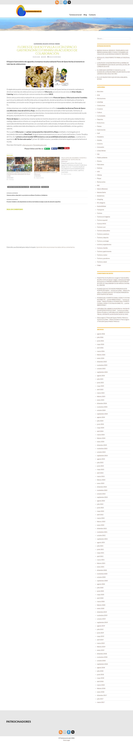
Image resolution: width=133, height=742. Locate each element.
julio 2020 (100, 587)
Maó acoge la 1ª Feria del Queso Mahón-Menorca (113, 320)
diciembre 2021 (102, 528)
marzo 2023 (100, 476)
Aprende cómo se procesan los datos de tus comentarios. (55, 247)
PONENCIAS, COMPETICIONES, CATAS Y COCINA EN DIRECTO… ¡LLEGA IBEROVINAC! (113, 303)
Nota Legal (66, 740)
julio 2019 (100, 629)
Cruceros (100, 109)
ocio (98, 171)
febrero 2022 (101, 521)
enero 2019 (100, 650)
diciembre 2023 (102, 445)
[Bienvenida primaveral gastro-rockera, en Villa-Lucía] (47, 164)
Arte (98, 95)
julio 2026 (100, 337)
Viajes (99, 265)
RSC (98, 185)
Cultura (99, 112)
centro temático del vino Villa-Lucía (18, 186)
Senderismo (100, 196)
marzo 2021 (100, 560)
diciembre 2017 (102, 695)
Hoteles (99, 140)
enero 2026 (100, 358)
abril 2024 (100, 431)
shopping (100, 199)
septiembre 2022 (102, 497)
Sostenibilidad (101, 206)
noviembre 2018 (102, 657)
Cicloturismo (101, 105)
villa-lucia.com (27, 145)
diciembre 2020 (102, 570)
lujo (98, 154)
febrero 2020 (101, 605)
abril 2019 (100, 640)
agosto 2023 (101, 459)
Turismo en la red (75, 15)
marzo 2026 (100, 351)
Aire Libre (100, 91)
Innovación (100, 147)
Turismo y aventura (103, 234)
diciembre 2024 (102, 403)
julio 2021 (100, 546)
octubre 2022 (101, 494)
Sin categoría (101, 203)
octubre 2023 (101, 452)
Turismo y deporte (102, 237)
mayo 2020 (100, 594)
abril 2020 (100, 598)
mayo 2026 (100, 344)
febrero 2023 (101, 480)
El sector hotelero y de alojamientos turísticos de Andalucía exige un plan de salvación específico (34, 200)
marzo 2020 (100, 601)
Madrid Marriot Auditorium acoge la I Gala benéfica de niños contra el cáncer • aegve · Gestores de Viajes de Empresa (113, 279)
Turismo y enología (103, 241)
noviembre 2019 (102, 615)
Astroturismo (101, 98)
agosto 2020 (101, 584)
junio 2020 (100, 591)
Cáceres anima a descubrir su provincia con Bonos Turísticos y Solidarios (27, 194)
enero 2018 (100, 692)
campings (100, 102)
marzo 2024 (100, 434)
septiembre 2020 (102, 580)
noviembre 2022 (102, 490)
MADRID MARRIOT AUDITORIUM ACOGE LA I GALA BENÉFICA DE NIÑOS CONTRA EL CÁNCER (113, 283)
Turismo (57, 44)
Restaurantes (101, 182)
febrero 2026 (101, 354)
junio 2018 (100, 674)
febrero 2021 (101, 563)
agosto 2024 (101, 417)
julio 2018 (100, 671)
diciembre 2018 (102, 653)
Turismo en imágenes (103, 216)
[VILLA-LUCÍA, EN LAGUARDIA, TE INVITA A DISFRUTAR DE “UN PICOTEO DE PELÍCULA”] (75, 166)
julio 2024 (100, 421)
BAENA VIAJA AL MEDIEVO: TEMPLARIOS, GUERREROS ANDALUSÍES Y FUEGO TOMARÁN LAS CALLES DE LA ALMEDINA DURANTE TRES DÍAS (113, 52)
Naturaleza (100, 164)
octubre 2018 (101, 660)
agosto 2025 (101, 375)
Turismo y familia (102, 248)
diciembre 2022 (102, 487)
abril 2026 (100, 348)
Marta (44, 57)
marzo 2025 (100, 393)
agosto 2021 (101, 542)
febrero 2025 (101, 396)
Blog (85, 15)
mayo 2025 (100, 386)
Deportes (100, 119)
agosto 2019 (101, 626)
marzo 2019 (100, 643)
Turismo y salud (102, 262)
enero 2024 (100, 441)
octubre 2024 (101, 410)
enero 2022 (100, 525)
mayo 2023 (100, 469)
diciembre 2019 (102, 612)
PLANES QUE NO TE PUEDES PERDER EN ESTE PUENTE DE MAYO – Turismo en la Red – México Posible (113, 290)
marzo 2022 (100, 518)
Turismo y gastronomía (104, 251)
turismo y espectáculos (104, 244)
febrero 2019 (101, 646)
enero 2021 (100, 567)
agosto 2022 (101, 501)
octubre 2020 (101, 577)
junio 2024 (100, 424)
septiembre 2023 (102, 455)
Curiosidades (101, 116)
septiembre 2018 (102, 664)
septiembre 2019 (102, 622)
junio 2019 (100, 633)
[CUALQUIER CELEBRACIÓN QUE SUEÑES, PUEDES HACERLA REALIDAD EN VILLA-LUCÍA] (19, 164)
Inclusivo (46, 44)
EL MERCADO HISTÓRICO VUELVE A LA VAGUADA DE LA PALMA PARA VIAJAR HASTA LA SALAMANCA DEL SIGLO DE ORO (113, 72)
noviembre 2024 (102, 407)
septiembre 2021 (102, 539)
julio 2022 (100, 504)
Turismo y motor (102, 255)
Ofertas (99, 175)
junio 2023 (100, 466)
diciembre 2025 (102, 361)
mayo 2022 (100, 511)
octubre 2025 (101, 368)
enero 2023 (100, 483)
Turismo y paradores (103, 258)
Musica (99, 161)
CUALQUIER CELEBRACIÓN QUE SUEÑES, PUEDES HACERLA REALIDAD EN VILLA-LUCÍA (19, 174)
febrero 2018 (101, 688)
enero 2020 (100, 608)
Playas (99, 178)
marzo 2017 (100, 702)
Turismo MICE (101, 223)
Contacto (92, 15)
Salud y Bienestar (102, 189)
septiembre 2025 (102, 372)
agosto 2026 (101, 334)
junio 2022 (100, 507)
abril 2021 (100, 556)
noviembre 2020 (102, 574)
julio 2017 (100, 699)
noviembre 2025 (102, 365)
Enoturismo (100, 123)
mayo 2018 (100, 678)
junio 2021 (100, 549)
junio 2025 (100, 382)
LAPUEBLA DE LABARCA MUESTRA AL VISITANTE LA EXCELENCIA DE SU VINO (113, 313)
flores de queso (35, 186)
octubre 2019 (101, 619)
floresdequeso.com (40, 145)
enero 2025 (100, 400)
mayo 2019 (100, 636)
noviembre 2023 (102, 448)
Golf (98, 133)
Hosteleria (100, 137)
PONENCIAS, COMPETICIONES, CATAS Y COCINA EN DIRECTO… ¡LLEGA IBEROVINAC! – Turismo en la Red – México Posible (113, 299)
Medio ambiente (102, 157)
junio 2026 (100, 341)
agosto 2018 (101, 667)
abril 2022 (100, 514)
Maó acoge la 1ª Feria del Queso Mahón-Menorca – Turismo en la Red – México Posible (113, 318)
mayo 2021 (100, 553)
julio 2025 (100, 379)
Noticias (51, 44)
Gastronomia (38, 44)
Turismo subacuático (103, 230)
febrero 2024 (101, 438)
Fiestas (99, 126)
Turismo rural (101, 227)
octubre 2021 (101, 535)
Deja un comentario (55, 57)
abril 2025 (100, 389)
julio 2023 (100, 462)
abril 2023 (100, 473)
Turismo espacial (102, 220)
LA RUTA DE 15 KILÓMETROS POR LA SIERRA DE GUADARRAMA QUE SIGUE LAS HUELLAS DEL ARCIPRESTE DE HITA (113, 64)
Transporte (100, 209)
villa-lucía (45, 186)
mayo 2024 (100, 428)
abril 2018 (100, 681)
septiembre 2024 (102, 414)
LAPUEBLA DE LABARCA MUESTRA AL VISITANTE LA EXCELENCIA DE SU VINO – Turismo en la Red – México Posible (113, 310)
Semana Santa (101, 192)
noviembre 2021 (102, 532)
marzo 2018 (100, 685)
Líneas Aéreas (101, 150)
